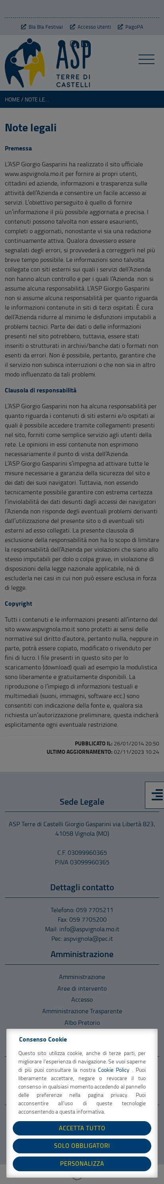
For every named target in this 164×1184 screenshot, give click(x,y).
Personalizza (82, 1163)
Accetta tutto (82, 1128)
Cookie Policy (115, 1069)
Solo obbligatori (82, 1145)
